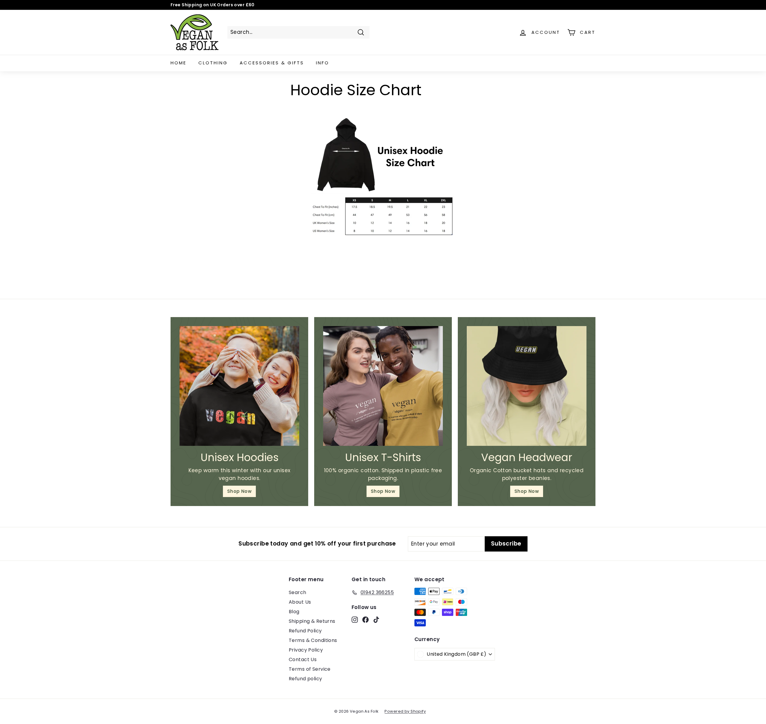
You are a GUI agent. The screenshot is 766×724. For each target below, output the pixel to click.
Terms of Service (310, 669)
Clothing (213, 63)
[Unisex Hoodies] (239, 386)
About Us (300, 602)
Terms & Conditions (313, 640)
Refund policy (305, 678)
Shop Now (239, 491)
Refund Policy (305, 630)
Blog (294, 611)
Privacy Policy (306, 649)
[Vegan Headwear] (526, 386)
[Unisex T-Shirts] (383, 386)
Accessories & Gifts (272, 63)
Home (178, 63)
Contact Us (303, 659)
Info (322, 63)
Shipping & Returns (312, 621)
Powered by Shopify (405, 711)
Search (297, 592)
